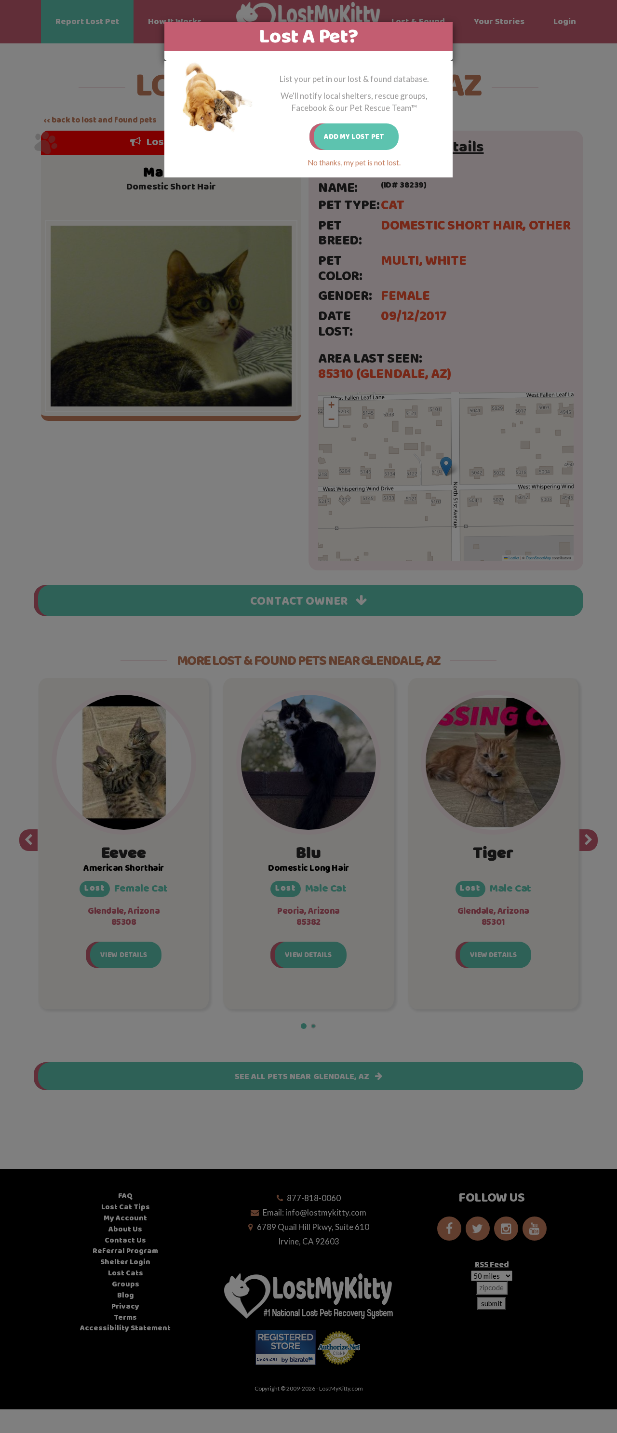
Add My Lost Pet (354, 136)
